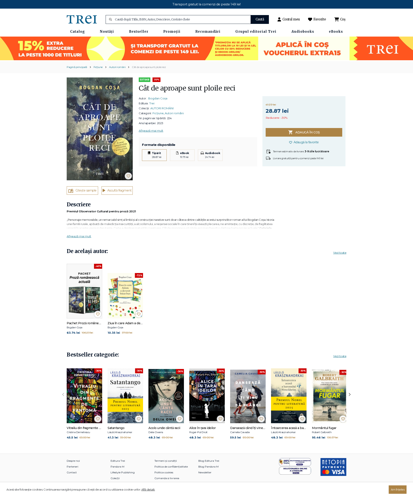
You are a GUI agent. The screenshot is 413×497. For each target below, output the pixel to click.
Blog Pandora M (208, 466)
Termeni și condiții (165, 460)
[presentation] (63, 394)
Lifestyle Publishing (123, 472)
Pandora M (117, 466)
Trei (151, 103)
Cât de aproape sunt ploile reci (149, 67)
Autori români (117, 67)
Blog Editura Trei (208, 460)
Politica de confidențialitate (171, 466)
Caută (260, 19)
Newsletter (204, 472)
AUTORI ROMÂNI (162, 108)
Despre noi (73, 460)
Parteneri (72, 466)
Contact (72, 472)
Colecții (115, 478)
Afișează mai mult (151, 130)
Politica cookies (163, 472)
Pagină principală (77, 67)
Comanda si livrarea (166, 478)
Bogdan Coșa (157, 98)
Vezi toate (339, 252)
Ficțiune (98, 67)
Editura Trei (118, 460)
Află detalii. (148, 489)
